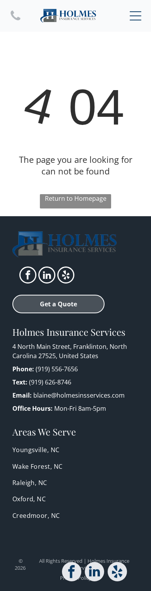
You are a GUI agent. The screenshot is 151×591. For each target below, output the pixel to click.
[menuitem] (75, 450)
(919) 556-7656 (57, 369)
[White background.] (15, 19)
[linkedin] (46, 275)
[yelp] (65, 275)
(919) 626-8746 (50, 382)
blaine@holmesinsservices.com (79, 395)
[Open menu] (135, 16)
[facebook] (27, 275)
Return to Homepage (75, 198)
